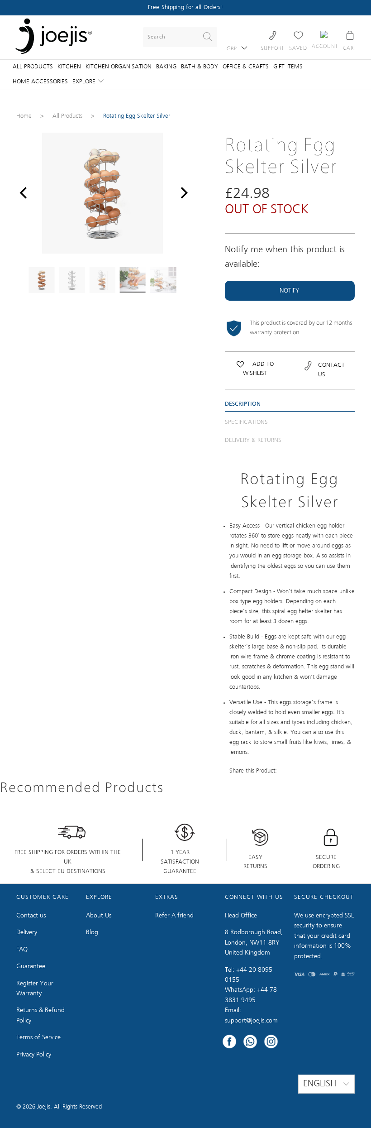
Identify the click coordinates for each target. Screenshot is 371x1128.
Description (243, 404)
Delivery (26, 932)
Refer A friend (174, 915)
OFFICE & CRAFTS (246, 67)
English (321, 1084)
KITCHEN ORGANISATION (119, 67)
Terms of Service (38, 1037)
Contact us (31, 915)
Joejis (43, 1107)
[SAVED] (298, 35)
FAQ (22, 949)
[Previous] (23, 193)
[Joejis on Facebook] (229, 1042)
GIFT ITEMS (288, 67)
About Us (98, 915)
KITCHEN (69, 67)
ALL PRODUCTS (33, 67)
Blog (92, 932)
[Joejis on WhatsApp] (250, 1042)
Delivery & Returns (253, 440)
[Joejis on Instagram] (271, 1042)
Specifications (246, 422)
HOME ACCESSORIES (40, 82)
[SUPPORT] (273, 35)
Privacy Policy (33, 1054)
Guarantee (30, 966)
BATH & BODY (199, 67)
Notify (290, 291)
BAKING (166, 67)
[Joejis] (53, 37)
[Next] (182, 193)
